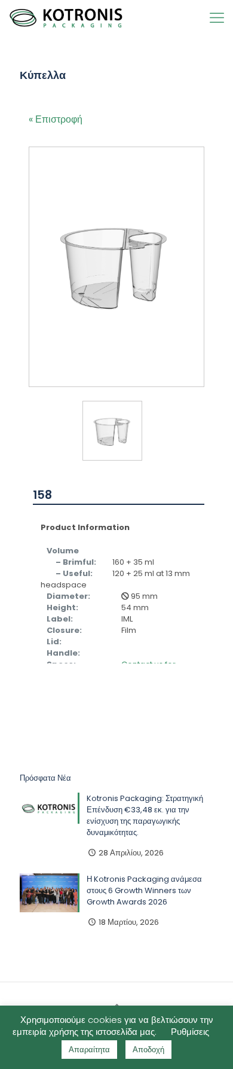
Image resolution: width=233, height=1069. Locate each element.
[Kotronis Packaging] (66, 18)
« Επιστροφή (55, 119)
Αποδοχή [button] (148, 1049)
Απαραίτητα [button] (89, 1049)
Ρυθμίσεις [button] (190, 1031)
